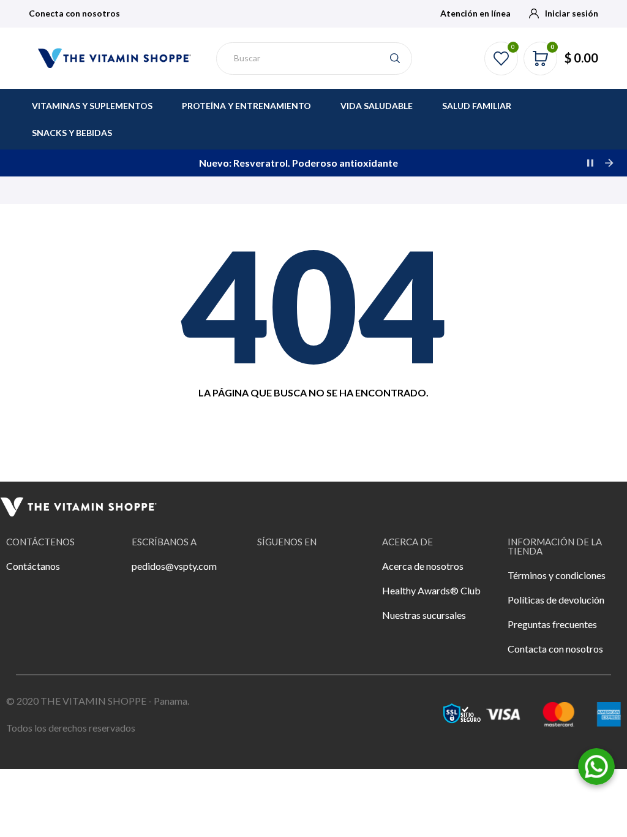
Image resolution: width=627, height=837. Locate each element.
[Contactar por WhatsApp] (596, 765)
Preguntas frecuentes (552, 624)
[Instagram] (306, 574)
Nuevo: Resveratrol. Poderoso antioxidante (298, 163)
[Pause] (590, 163)
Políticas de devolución (556, 599)
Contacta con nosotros (555, 648)
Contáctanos (33, 566)
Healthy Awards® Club (431, 590)
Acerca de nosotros (423, 566)
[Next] (609, 163)
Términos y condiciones (557, 575)
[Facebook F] (272, 574)
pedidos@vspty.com (174, 566)
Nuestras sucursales (424, 615)
